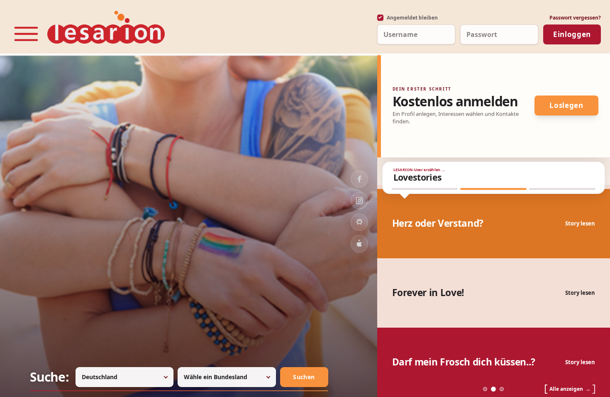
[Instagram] (359, 200)
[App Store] (359, 243)
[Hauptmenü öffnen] (26, 34)
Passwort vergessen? (575, 18)
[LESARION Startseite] (106, 27)
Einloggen (572, 34)
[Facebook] (359, 179)
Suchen (304, 377)
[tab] (425, 189)
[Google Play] (359, 222)
